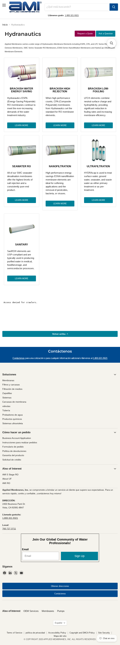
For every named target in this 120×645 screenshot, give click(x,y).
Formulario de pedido (13, 446)
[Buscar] (114, 7)
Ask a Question (106, 33)
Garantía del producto (13, 455)
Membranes (48, 611)
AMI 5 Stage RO (10, 474)
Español (58, 623)
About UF (7, 478)
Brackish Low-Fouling (98, 90)
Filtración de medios (12, 389)
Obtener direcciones (60, 586)
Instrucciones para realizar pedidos (19, 442)
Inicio (5, 24)
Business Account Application (16, 438)
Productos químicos (12, 419)
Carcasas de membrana (14, 402)
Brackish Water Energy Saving (21, 90)
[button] (111, 43)
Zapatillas (7, 393)
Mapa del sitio (60, 636)
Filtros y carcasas (11, 384)
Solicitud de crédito (11, 459)
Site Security (104, 633)
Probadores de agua (12, 415)
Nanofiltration (60, 166)
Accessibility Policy (57, 633)
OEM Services (31, 611)
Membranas (8, 380)
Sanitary (21, 244)
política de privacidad (35, 633)
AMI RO (6, 483)
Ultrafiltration (98, 166)
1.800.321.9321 (72, 15)
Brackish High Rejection (60, 90)
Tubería (6, 410)
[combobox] (77, 7)
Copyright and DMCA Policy (82, 633)
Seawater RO (21, 166)
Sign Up (80, 556)
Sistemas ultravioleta (12, 423)
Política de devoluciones (14, 451)
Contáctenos (18, 358)
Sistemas (6, 397)
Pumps (61, 611)
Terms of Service (14, 633)
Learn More (21, 125)
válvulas (6, 406)
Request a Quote (85, 33)
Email (25, 549)
